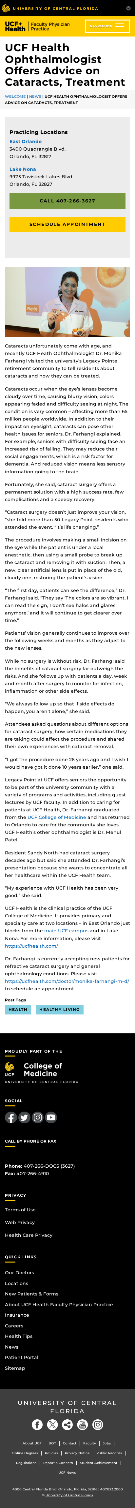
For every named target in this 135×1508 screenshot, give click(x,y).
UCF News (67, 1473)
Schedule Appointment (67, 224)
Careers (14, 1326)
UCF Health (42, 26)
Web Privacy (20, 1222)
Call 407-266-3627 (68, 201)
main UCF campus (66, 931)
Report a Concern (58, 1463)
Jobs (107, 1443)
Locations (16, 1283)
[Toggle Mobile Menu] (128, 7)
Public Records (109, 1453)
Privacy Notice (77, 1453)
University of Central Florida (67, 1407)
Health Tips (18, 1336)
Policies (51, 1453)
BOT (52, 1443)
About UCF (32, 1443)
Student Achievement (98, 1463)
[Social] (67, 1424)
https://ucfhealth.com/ (31, 946)
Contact (69, 1443)
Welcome (15, 96)
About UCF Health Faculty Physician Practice (59, 1305)
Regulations (26, 1463)
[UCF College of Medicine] (41, 1072)
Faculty (89, 1443)
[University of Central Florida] (49, 8)
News (35, 96)
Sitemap (15, 1368)
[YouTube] (82, 1424)
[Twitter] (52, 1424)
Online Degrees (25, 1453)
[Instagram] (97, 1424)
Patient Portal (21, 1357)
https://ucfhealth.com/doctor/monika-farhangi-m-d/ (67, 981)
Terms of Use (20, 1210)
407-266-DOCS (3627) (49, 1166)
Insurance (17, 1315)
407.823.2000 (111, 1489)
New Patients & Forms (31, 1294)
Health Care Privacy (28, 1235)
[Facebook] (37, 1424)
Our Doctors (19, 1273)
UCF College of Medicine (57, 817)
